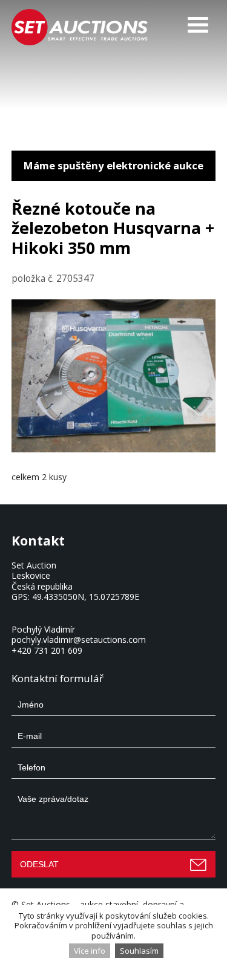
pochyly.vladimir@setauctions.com (79, 639)
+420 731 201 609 (47, 650)
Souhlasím (139, 950)
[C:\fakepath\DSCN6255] (114, 449)
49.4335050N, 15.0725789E (85, 596)
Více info (89, 950)
